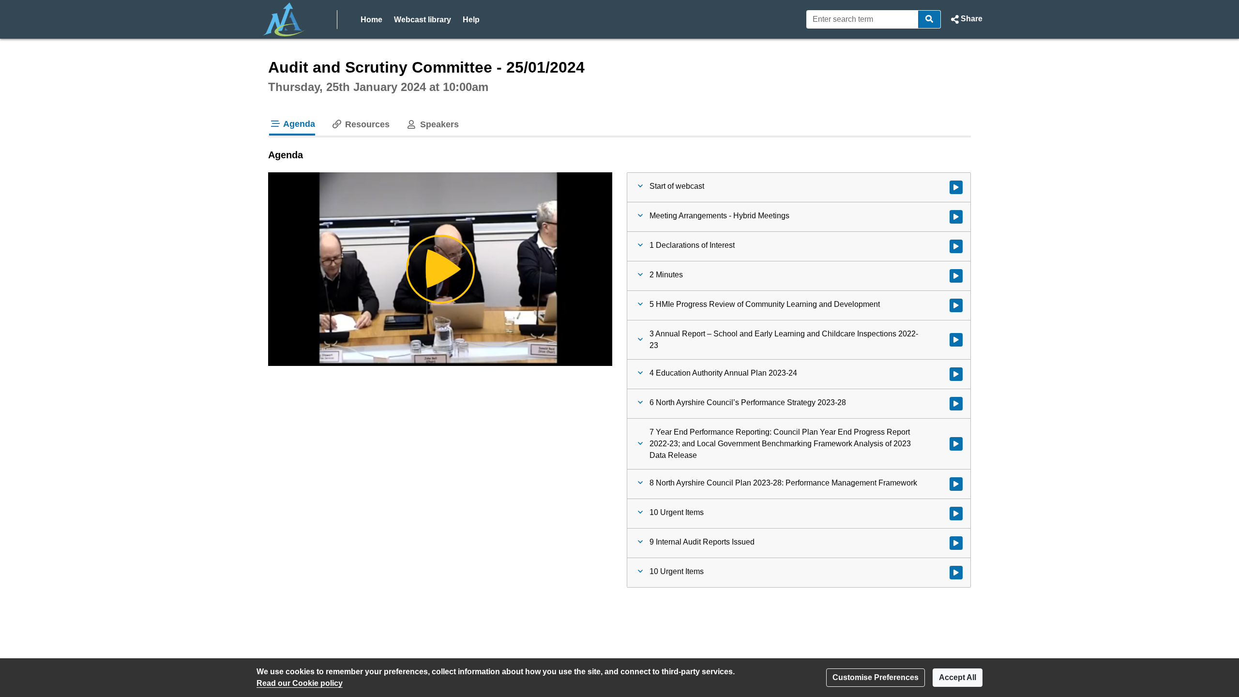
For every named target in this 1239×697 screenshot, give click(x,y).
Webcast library (422, 19)
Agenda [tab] (298, 124)
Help (471, 19)
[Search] (929, 19)
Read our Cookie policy (300, 683)
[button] (965, 19)
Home (371, 19)
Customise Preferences (875, 677)
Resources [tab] (366, 124)
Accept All (957, 677)
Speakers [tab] (438, 124)
